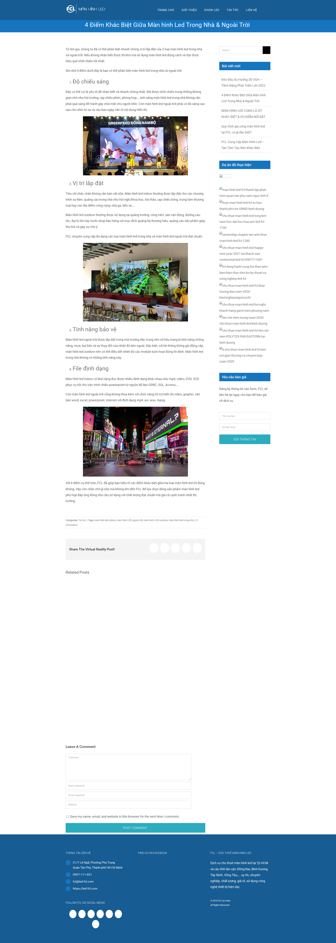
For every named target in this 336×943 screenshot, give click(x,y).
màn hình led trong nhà (181, 520)
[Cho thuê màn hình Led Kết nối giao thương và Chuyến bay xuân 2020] (245, 355)
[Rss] (82, 914)
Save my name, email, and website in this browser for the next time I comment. (125, 816)
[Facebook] (72, 914)
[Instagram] (100, 914)
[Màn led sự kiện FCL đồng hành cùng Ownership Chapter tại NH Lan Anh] (245, 237)
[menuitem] (166, 10)
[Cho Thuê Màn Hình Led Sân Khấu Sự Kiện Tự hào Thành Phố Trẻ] (245, 205)
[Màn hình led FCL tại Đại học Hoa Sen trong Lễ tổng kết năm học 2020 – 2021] (245, 221)
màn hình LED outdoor (156, 520)
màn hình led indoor (105, 520)
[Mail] (95, 924)
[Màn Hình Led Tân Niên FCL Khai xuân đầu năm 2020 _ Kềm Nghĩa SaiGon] (245, 291)
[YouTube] (91, 914)
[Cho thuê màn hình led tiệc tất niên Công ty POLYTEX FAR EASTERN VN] (245, 336)
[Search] (265, 10)
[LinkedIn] (118, 914)
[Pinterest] (109, 914)
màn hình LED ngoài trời (130, 520)
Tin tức (82, 520)
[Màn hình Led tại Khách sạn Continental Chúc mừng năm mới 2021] (245, 253)
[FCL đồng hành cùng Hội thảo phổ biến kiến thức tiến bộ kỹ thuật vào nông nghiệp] (245, 272)
